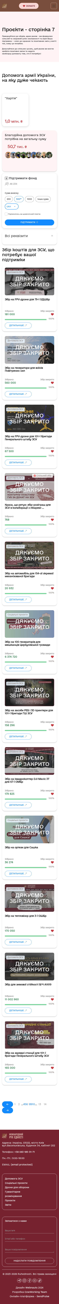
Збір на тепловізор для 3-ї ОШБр (25, 915)
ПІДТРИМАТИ (28, 222)
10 (33, 1104)
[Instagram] (24, 1280)
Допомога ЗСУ (14, 1178)
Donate (30, 6)
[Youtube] (34, 1280)
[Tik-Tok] (39, 1280)
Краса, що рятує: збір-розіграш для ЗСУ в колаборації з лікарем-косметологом (28, 506)
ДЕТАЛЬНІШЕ (16, 325)
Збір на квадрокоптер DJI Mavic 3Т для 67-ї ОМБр (27, 780)
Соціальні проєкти (16, 1183)
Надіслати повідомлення (30, 1261)
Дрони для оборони (17, 1187)
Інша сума (43, 199)
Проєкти (10, 1200)
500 (19, 199)
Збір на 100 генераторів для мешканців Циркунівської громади (27, 643)
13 (39, 1104)
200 (9, 199)
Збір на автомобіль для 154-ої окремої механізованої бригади (29, 575)
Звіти (8, 1204)
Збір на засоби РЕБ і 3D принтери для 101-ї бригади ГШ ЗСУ (29, 712)
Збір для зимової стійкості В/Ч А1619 (28, 984)
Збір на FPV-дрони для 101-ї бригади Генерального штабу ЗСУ (28, 438)
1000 (29, 199)
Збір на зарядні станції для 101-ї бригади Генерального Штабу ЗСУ (27, 1054)
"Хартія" (11, 98)
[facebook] (29, 1280)
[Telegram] (19, 1280)
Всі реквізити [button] (16, 236)
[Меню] (54, 6)
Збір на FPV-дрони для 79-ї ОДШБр (27, 299)
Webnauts (31, 1287)
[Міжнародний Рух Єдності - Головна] (4, 5)
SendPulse (43, 1296)
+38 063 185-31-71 (24, 1152)
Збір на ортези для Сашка (21, 847)
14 (45, 1104)
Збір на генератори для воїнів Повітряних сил (24, 369)
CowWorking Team (36, 1292)
